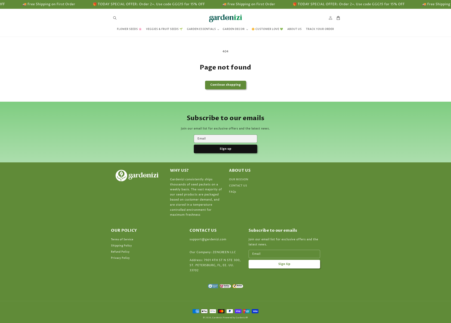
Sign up (225, 149)
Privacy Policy (120, 258)
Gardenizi (217, 317)
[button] (115, 18)
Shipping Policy (121, 245)
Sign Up (284, 264)
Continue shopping (225, 85)
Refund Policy (120, 252)
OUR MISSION (238, 179)
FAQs (232, 192)
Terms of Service (122, 239)
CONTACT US (238, 185)
